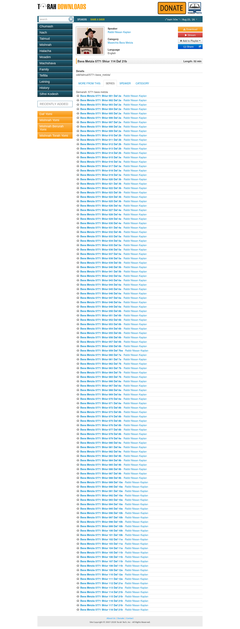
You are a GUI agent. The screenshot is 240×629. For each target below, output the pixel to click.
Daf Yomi (46, 114)
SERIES (110, 83)
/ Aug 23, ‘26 (180, 19)
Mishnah (45, 45)
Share (190, 46)
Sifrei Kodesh (49, 94)
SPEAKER (125, 83)
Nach (43, 32)
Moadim (45, 57)
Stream (191, 35)
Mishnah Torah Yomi (54, 135)
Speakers (82, 19)
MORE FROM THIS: (89, 83)
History (44, 88)
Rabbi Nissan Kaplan (119, 32)
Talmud (45, 38)
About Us (111, 618)
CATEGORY (142, 83)
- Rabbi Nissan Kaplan (113, 95)
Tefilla (44, 75)
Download (191, 29)
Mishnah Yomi (49, 120)
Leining (45, 81)
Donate (120, 618)
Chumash (46, 26)
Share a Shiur (97, 19)
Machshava (48, 63)
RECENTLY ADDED (54, 104)
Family (44, 69)
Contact (129, 618)
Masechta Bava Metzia (120, 42)
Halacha (45, 51)
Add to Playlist (190, 41)
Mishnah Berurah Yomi (52, 128)
